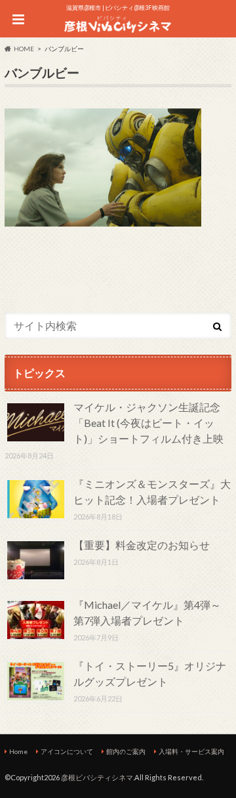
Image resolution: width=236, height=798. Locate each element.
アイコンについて (67, 751)
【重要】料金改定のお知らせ (141, 545)
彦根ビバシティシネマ (97, 777)
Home (18, 751)
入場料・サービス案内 (191, 751)
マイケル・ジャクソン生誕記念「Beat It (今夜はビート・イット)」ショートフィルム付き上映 (148, 423)
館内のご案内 (126, 751)
